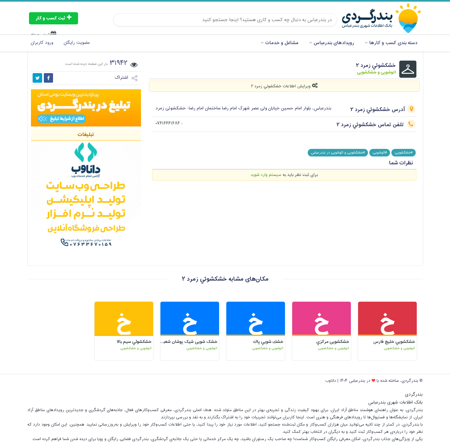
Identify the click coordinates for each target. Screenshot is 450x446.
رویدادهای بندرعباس (334, 43)
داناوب (330, 380)
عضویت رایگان (77, 42)
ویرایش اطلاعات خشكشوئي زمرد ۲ (281, 86)
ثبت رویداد (41, 35)
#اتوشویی (380, 152)
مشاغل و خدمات (281, 43)
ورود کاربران (42, 42)
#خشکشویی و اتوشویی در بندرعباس (338, 152)
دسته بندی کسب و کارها (393, 43)
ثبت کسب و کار (51, 18)
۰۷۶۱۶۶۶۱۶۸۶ (167, 123)
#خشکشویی (403, 152)
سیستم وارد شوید (266, 175)
